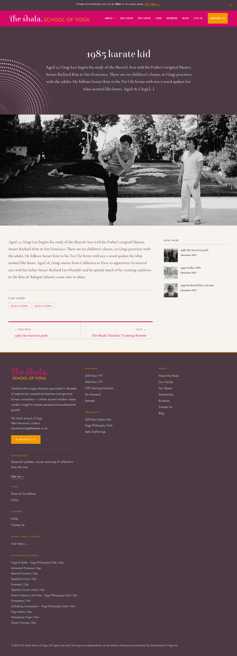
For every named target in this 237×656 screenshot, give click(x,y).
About (109, 18)
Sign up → (17, 476)
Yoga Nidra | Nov (21, 612)
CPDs (159, 18)
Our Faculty (166, 382)
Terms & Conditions (23, 494)
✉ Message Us (26, 439)
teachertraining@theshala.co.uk (29, 428)
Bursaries (164, 401)
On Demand (92, 395)
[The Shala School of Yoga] (49, 18)
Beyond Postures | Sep (24, 573)
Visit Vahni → (153, 4)
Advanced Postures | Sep (26, 568)
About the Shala (169, 376)
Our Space (165, 388)
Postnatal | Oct (19, 585)
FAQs (14, 519)
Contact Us (165, 407)
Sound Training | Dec (23, 623)
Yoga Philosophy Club (98, 426)
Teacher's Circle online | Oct (27, 590)
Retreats (172, 18)
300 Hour (144, 18)
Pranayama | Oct (21, 601)
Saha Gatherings (95, 432)
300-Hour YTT (94, 382)
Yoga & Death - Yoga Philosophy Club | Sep (37, 563)
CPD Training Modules (99, 388)
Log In (198, 18)
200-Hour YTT (94, 376)
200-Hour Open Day (98, 420)
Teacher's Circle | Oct (23, 579)
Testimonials (166, 395)
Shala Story (19, 306)
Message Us (217, 18)
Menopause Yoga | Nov (25, 617)
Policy (15, 500)
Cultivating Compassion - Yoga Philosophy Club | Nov (43, 606)
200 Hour (126, 18)
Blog (185, 18)
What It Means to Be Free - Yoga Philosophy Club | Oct (44, 595)
